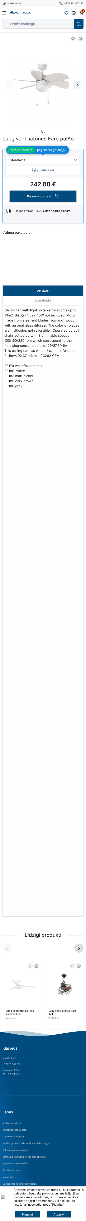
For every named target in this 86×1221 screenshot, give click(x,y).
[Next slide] (77, 85)
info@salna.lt (9, 1058)
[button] (78, 948)
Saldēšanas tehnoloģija (15, 1150)
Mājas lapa (8, 1177)
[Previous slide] (9, 85)
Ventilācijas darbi (12, 1123)
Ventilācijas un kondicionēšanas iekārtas (24, 1156)
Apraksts (43, 290)
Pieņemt (27, 1214)
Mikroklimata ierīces (13, 1136)
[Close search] (68, 24)
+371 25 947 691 (12, 1064)
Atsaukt (58, 1214)
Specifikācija (43, 300)
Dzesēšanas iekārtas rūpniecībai (20, 1183)
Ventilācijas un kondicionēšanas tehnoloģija (26, 1143)
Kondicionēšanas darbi (15, 1129)
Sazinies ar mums (12, 1170)
